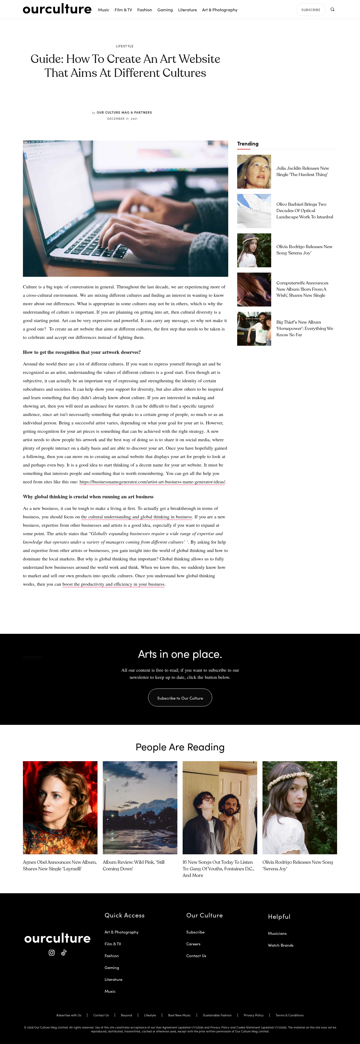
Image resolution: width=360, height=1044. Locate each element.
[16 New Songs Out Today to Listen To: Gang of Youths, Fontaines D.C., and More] (220, 807)
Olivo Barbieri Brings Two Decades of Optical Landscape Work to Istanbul (304, 210)
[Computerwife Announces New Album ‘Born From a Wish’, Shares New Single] (254, 290)
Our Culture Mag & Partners (124, 112)
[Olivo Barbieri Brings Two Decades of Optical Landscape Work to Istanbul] (254, 211)
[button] (332, 9)
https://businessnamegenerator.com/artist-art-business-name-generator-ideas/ (152, 481)
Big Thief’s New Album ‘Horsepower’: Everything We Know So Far (304, 328)
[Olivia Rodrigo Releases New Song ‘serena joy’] (254, 250)
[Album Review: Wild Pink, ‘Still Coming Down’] (140, 807)
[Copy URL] (153, 98)
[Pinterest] (129, 98)
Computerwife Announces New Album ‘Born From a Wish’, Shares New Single (302, 289)
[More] (165, 98)
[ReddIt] (141, 98)
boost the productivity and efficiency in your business (113, 584)
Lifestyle (125, 46)
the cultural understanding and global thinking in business (136, 516)
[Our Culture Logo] (57, 8)
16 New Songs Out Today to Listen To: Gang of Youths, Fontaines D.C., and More (218, 869)
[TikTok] (63, 953)
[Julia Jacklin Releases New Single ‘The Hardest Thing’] (254, 172)
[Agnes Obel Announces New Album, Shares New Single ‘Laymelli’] (60, 807)
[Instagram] (51, 953)
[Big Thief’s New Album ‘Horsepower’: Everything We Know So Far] (254, 329)
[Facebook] (116, 98)
